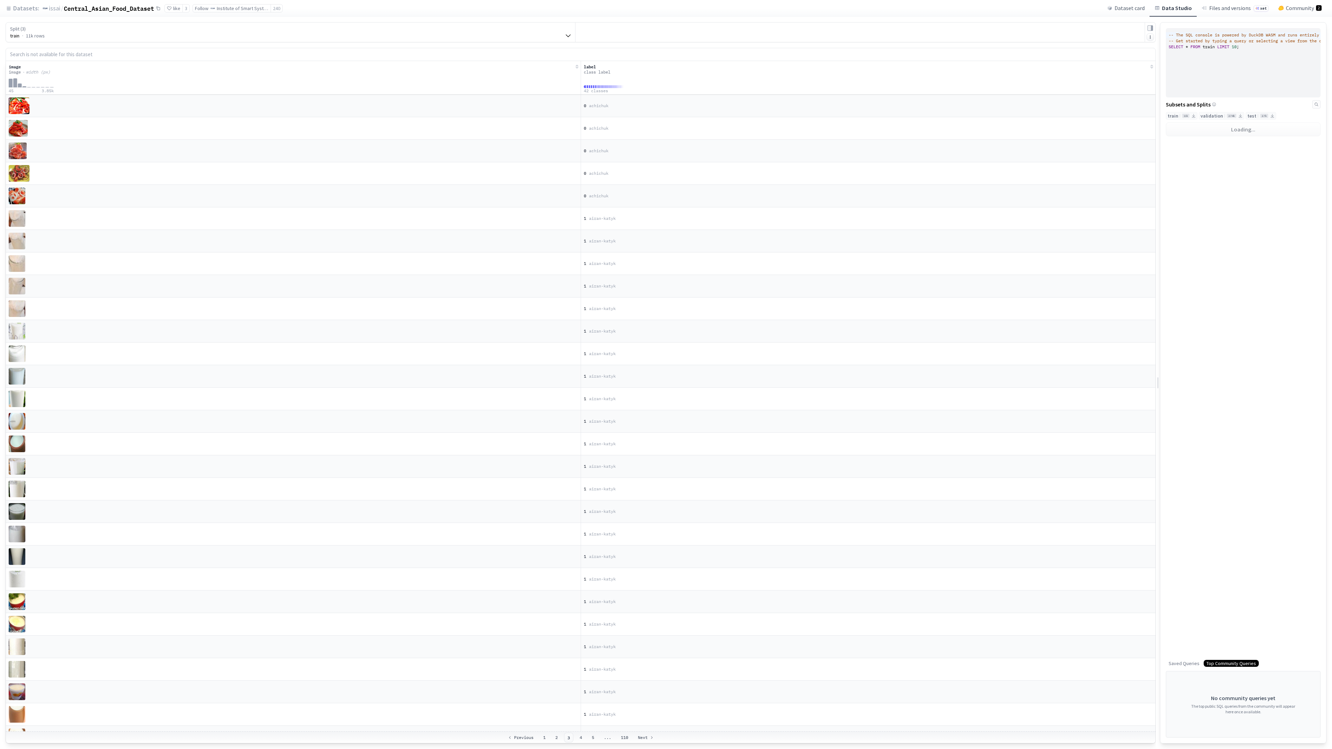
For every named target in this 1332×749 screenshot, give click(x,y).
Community (1303, 8)
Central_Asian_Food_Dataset (109, 8)
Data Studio (1177, 8)
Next (643, 737)
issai (54, 8)
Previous (523, 737)
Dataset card (1130, 8)
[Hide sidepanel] (1150, 28)
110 (624, 737)
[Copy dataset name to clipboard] (158, 8)
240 (276, 8)
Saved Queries (1184, 663)
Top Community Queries (1231, 663)
